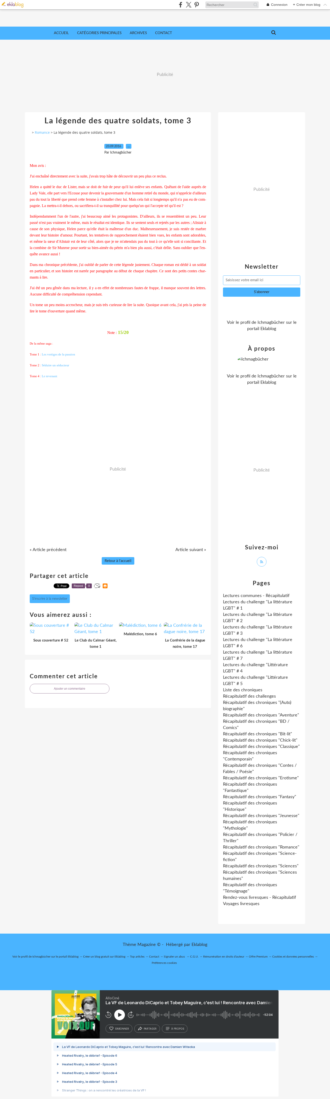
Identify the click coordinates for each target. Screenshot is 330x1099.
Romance (42, 132)
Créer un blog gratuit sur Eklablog (104, 956)
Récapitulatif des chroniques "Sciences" (261, 866)
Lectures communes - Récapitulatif (256, 596)
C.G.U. (194, 956)
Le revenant (49, 376)
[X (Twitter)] (189, 4)
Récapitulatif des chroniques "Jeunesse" (261, 816)
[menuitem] (61, 33)
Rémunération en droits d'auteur (223, 956)
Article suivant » (190, 550)
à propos (177, 1028)
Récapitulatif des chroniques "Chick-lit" (260, 740)
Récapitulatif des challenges (249, 696)
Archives (138, 33)
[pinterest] (197, 4)
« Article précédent (48, 550)
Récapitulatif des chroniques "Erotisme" (261, 778)
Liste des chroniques (242, 690)
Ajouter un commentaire (69, 688)
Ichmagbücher (271, 322)
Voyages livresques (241, 904)
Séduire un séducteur (55, 365)
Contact (163, 33)
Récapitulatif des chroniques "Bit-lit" (257, 734)
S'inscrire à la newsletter (49, 598)
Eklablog (199, 945)
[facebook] (181, 4)
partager (150, 1028)
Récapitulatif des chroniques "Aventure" (261, 715)
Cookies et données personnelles (293, 956)
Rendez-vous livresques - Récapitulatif (259, 897)
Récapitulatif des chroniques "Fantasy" (259, 797)
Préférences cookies (164, 962)
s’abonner (122, 1028)
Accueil (61, 33)
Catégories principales (99, 33)
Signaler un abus (175, 956)
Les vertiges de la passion (58, 354)
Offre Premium (258, 956)
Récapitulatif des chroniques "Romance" (261, 847)
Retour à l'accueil (118, 561)
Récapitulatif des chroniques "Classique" (261, 747)
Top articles (137, 956)
